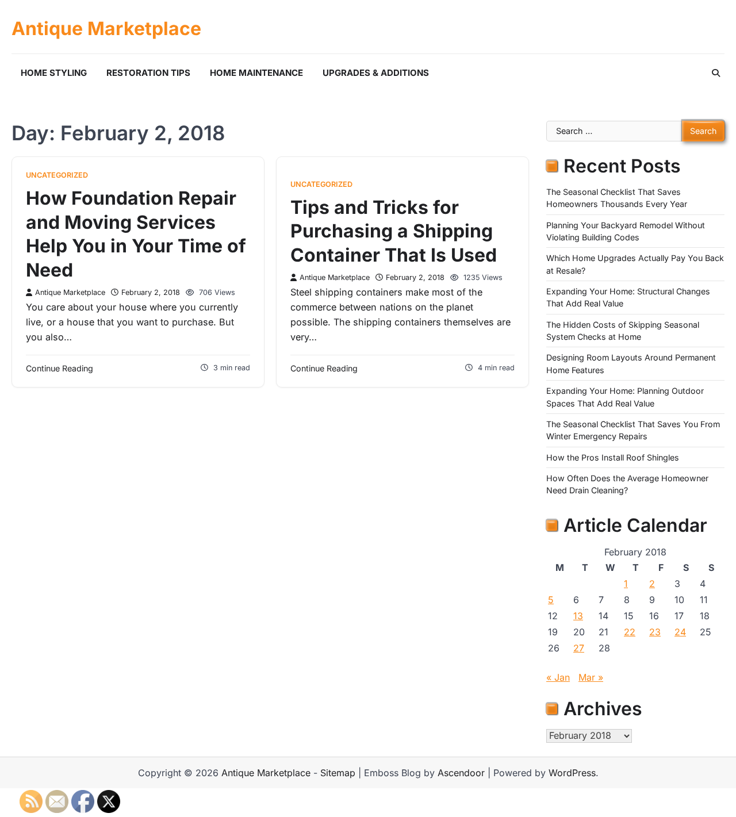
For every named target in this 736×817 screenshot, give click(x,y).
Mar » (590, 677)
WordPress (572, 772)
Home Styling (54, 72)
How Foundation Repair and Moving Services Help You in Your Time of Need (136, 234)
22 (629, 632)
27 (578, 648)
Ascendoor (461, 772)
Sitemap (337, 772)
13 (578, 616)
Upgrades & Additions (376, 72)
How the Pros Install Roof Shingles (612, 457)
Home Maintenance (256, 72)
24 (680, 632)
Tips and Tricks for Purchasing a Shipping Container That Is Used (393, 231)
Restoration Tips (148, 72)
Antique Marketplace (106, 29)
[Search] (715, 73)
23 (655, 632)
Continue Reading (59, 368)
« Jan (558, 677)
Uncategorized (57, 175)
